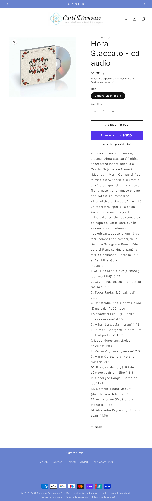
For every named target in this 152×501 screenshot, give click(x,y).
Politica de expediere (77, 497)
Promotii (71, 461)
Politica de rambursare (85, 493)
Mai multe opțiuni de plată (116, 144)
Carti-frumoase (39, 493)
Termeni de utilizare (51, 497)
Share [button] (99, 426)
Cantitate (96, 103)
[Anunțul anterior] (7, 4)
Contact (57, 461)
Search (43, 461)
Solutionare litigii (102, 461)
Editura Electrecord (108, 95)
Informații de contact (103, 497)
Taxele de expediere (102, 78)
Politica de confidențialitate (116, 493)
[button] (8, 19)
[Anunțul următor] (145, 4)
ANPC (84, 461)
